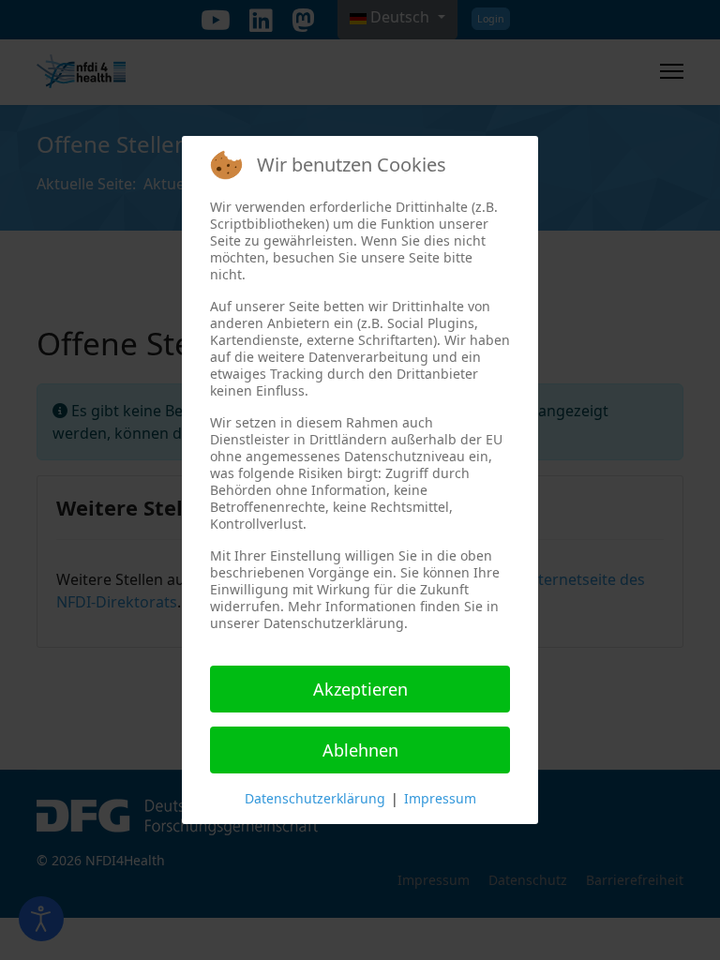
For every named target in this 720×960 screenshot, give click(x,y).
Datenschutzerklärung (315, 798)
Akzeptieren (360, 689)
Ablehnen (360, 750)
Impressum (440, 798)
